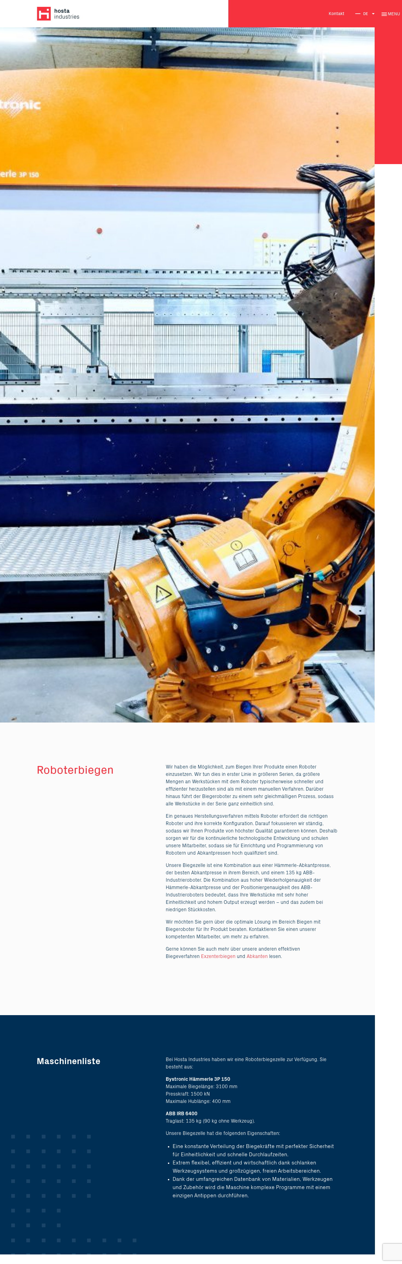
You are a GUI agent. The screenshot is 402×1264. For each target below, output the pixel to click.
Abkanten (257, 956)
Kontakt (336, 13)
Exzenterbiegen (218, 956)
